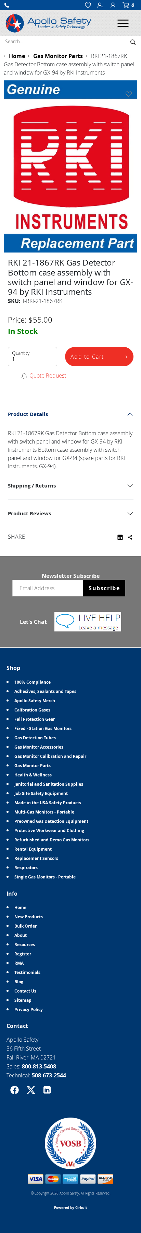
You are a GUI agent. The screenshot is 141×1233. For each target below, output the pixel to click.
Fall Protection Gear (34, 719)
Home (20, 907)
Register (22, 954)
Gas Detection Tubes (35, 738)
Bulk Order (25, 926)
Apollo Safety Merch (34, 701)
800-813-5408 (39, 1066)
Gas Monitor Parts (32, 766)
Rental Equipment (33, 849)
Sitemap (22, 1000)
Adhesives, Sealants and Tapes (45, 691)
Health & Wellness (33, 775)
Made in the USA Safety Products (47, 803)
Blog (18, 982)
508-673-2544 (49, 1075)
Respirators (26, 868)
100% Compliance (32, 682)
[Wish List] (130, 94)
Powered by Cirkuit (70, 1207)
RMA (19, 963)
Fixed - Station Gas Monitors (43, 728)
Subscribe (104, 588)
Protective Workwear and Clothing (49, 830)
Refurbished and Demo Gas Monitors (51, 840)
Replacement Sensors (36, 858)
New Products (28, 917)
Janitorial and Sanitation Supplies (48, 784)
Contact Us (25, 991)
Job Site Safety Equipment (41, 793)
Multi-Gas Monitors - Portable (44, 812)
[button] (7, 5)
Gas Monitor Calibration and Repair (50, 756)
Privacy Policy (28, 1009)
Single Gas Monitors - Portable (45, 877)
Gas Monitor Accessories (38, 747)
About (20, 935)
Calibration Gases (32, 710)
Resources (24, 945)
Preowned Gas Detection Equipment (51, 821)
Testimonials (27, 972)
